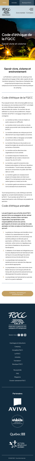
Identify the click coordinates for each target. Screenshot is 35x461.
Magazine (17, 377)
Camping (17, 347)
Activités (14, 3)
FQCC (4, 3)
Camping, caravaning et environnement (17, 294)
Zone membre (20, 13)
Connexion (29, 13)
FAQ (17, 373)
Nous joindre (18, 370)
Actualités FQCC (17, 350)
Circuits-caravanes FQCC (17, 380)
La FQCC (17, 354)
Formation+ (17, 361)
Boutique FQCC (26, 3)
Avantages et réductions (17, 343)
